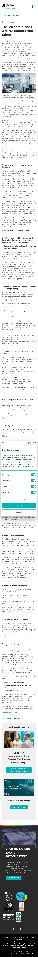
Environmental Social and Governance (22, 945)
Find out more (19, 807)
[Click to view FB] (24, 929)
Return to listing (13, 719)
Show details (28, 500)
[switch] (33, 480)
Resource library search (13, 15)
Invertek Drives (7, 339)
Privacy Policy (23, 944)
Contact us (5, 942)
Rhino (4, 230)
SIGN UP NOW (14, 878)
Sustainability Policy (19, 947)
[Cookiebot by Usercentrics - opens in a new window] (28, 443)
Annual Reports (31, 942)
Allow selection (19, 512)
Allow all (19, 506)
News (16, 944)
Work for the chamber (17, 942)
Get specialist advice (10, 713)
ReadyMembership (27, 953)
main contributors (17, 539)
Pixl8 (27, 951)
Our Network (8, 944)
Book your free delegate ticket (19, 770)
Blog (3, 22)
